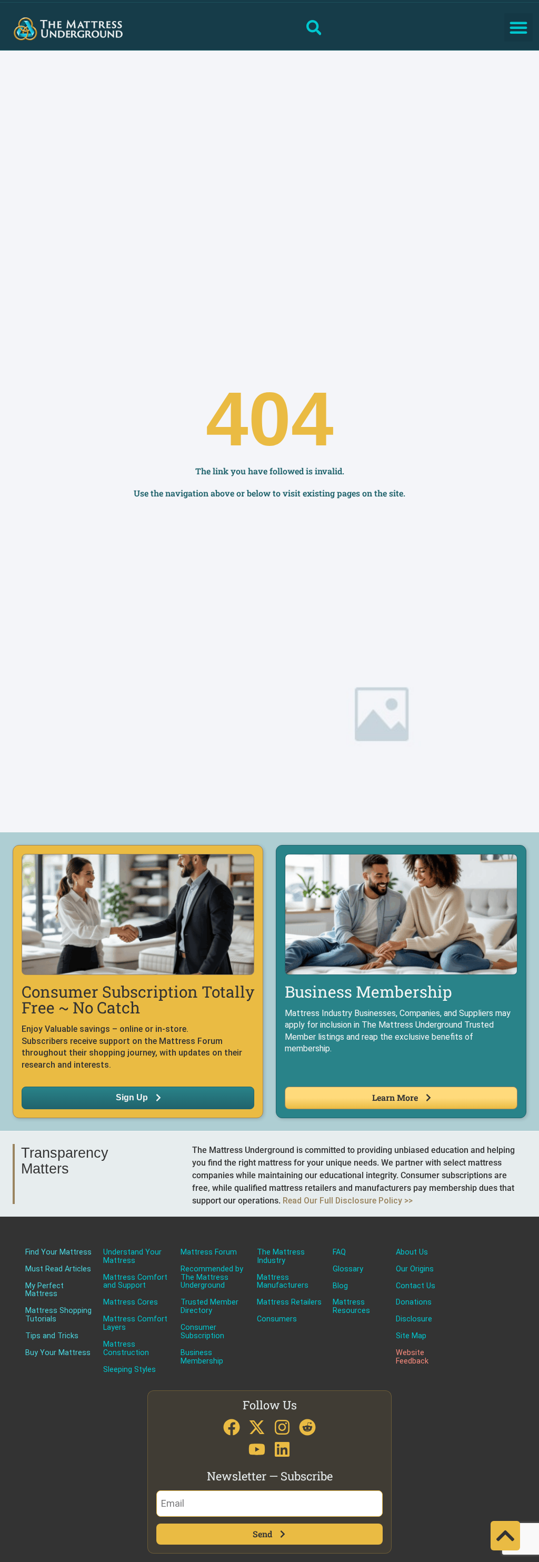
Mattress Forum (209, 1252)
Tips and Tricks (51, 1336)
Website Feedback (412, 1357)
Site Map (411, 1336)
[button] (518, 27)
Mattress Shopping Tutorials (58, 1315)
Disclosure (414, 1319)
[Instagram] (282, 1427)
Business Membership (202, 1357)
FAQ (339, 1252)
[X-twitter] (257, 1427)
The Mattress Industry (281, 1256)
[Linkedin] (282, 1449)
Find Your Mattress (58, 1252)
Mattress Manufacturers (282, 1282)
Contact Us (415, 1286)
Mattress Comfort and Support (135, 1282)
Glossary (348, 1269)
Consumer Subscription (202, 1332)
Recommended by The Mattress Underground (212, 1277)
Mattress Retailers (289, 1302)
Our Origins (415, 1269)
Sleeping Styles (129, 1370)
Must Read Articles (58, 1269)
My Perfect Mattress (44, 1290)
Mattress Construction (126, 1348)
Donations (414, 1302)
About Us (412, 1252)
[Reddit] (307, 1427)
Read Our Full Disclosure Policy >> (348, 1201)
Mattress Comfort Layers (135, 1323)
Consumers (277, 1319)
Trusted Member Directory (209, 1306)
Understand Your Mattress (132, 1256)
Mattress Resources (351, 1306)
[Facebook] (231, 1427)
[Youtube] (257, 1449)
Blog (340, 1286)
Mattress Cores (130, 1302)
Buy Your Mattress (58, 1353)
